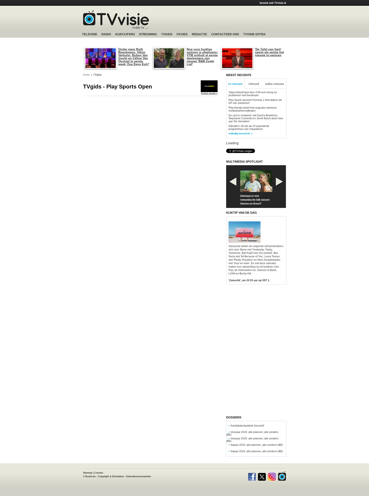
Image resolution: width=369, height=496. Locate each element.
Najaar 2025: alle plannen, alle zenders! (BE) (257, 444)
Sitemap (87, 472)
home (86, 75)
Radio (106, 34)
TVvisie (282, 476)
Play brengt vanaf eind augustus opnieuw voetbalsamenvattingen (252, 109)
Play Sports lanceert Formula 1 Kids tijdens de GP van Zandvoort (255, 101)
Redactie (199, 34)
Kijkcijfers (125, 34)
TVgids (166, 34)
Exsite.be (90, 476)
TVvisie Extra (254, 34)
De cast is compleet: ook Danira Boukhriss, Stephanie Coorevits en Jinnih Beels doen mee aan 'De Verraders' (255, 118)
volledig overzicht (239, 133)
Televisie (89, 34)
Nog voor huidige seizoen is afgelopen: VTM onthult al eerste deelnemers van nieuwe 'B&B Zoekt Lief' (202, 57)
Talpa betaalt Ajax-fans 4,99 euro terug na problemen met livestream (252, 94)
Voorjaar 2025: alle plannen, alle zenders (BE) (252, 440)
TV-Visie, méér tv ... (116, 19)
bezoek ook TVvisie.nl (273, 2)
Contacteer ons (225, 34)
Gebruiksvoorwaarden (138, 476)
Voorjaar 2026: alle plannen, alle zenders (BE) (252, 433)
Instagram (272, 476)
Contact (98, 472)
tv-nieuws (235, 83)
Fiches (182, 34)
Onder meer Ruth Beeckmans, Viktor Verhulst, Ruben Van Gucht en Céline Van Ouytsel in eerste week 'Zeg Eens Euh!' (133, 57)
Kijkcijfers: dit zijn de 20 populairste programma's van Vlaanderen (248, 128)
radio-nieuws (274, 83)
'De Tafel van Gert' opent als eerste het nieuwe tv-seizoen (269, 52)
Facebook (252, 476)
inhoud (254, 83)
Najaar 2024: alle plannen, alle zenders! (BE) (257, 451)
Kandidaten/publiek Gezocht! (247, 425)
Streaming (148, 34)
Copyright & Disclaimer (111, 476)
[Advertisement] (225, 20)
